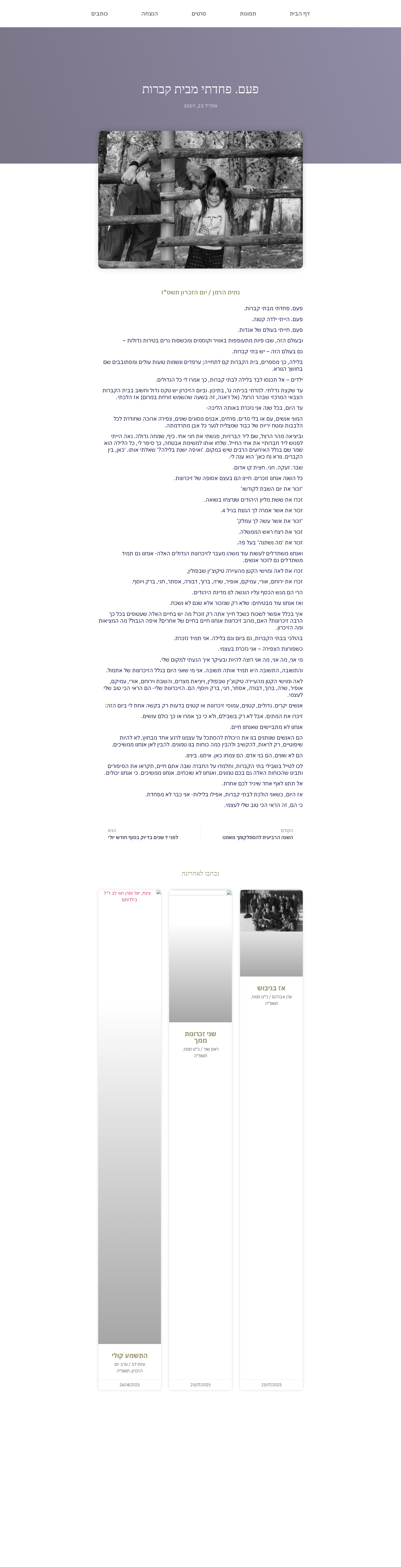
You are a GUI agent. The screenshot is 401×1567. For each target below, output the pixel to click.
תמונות (248, 13)
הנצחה (149, 13)
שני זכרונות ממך (200, 1037)
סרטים (198, 13)
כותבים (99, 13)
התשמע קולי (130, 1355)
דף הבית (300, 13)
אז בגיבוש (271, 988)
